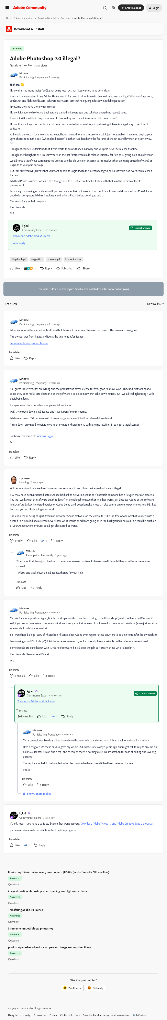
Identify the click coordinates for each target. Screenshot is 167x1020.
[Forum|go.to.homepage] (30, 7)
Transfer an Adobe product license (32, 236)
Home (9, 18)
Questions (65, 18)
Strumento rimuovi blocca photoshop (31, 928)
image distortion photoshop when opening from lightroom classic (47, 891)
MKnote (24, 73)
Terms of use (40, 1015)
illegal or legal (19, 259)
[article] (83, 339)
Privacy (53, 1015)
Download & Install (47, 18)
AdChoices (141, 1015)
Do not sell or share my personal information (106, 1015)
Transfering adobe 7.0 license (25, 909)
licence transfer (73, 259)
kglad (25, 225)
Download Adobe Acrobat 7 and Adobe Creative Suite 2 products (116, 823)
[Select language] (113, 7)
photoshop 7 (54, 259)
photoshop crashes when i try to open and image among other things (49, 947)
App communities (25, 18)
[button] (7, 9)
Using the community (19, 1015)
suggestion (36, 259)
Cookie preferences (70, 1015)
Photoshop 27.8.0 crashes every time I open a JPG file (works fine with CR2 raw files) (58, 872)
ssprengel (42, 436)
